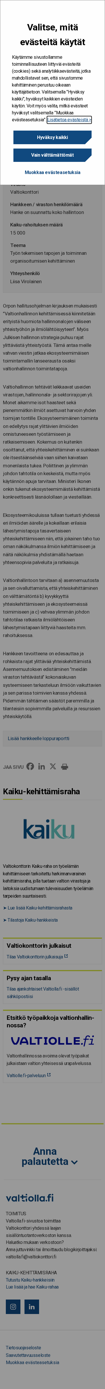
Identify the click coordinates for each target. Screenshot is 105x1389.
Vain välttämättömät (52, 155)
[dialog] (52, 92)
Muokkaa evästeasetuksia (52, 172)
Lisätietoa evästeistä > (69, 119)
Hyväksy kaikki (52, 137)
